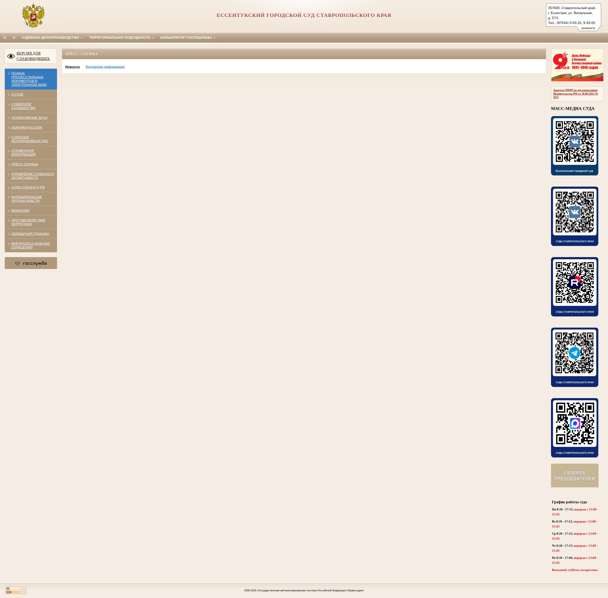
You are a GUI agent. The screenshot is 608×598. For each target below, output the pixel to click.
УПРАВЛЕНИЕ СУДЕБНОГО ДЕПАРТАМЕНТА (32, 176)
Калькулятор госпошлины (186, 37)
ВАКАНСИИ (20, 210)
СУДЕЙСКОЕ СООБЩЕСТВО (23, 106)
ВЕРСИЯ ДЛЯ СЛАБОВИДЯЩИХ (33, 56)
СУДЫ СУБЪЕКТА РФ (28, 187)
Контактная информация (105, 67)
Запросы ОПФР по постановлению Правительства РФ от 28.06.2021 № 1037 (575, 94)
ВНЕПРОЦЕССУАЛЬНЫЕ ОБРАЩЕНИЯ (30, 245)
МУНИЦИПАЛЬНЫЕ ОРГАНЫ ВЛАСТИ (26, 199)
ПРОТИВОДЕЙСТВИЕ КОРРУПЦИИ (28, 222)
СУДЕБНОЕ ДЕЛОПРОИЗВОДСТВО (29, 139)
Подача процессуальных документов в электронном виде (29, 79)
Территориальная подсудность (120, 37)
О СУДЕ (17, 94)
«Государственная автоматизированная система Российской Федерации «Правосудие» (310, 590)
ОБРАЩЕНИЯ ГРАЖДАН (30, 234)
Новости (72, 67)
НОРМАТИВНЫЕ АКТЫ (29, 118)
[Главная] (5, 37)
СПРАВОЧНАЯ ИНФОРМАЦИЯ (23, 152)
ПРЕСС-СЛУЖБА (24, 164)
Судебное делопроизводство (51, 37)
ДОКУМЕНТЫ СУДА (26, 127)
